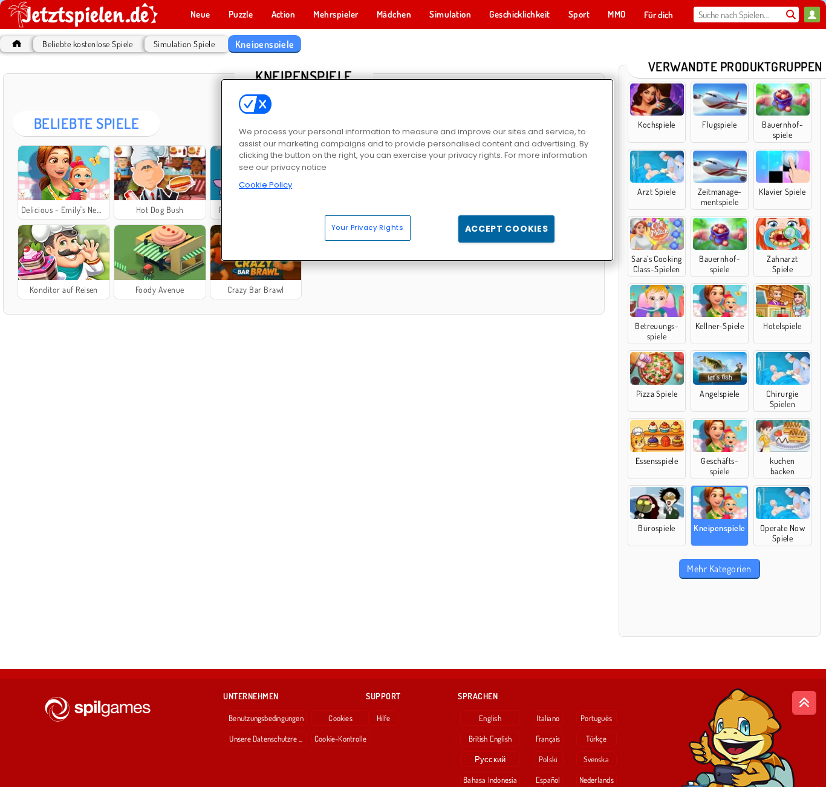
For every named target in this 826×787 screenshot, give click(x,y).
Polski (548, 759)
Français (548, 738)
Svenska (596, 759)
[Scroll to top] (804, 703)
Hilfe (384, 718)
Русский (490, 759)
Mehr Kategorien (719, 569)
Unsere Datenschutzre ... (265, 738)
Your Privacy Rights (367, 227)
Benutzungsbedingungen (266, 718)
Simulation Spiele (184, 44)
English (490, 718)
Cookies (340, 718)
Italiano (547, 718)
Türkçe (596, 738)
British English (490, 738)
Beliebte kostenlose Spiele (87, 44)
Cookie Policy (265, 185)
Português (596, 718)
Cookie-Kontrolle (340, 738)
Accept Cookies (506, 229)
